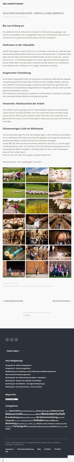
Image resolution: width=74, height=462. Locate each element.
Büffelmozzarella (24, 417)
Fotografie (9, 420)
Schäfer (64, 424)
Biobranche (26, 414)
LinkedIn (16, 339)
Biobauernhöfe (14, 414)
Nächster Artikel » (62, 301)
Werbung (48, 426)
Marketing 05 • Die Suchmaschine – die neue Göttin (23, 387)
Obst (30, 424)
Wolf (65, 426)
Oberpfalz (38, 286)
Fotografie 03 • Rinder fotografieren (18, 368)
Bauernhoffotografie (26, 411)
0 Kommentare (21, 17)
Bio (50, 411)
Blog (39, 449)
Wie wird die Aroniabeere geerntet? (18, 375)
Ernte (62, 417)
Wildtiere (54, 426)
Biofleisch (33, 414)
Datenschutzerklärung (25, 449)
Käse (33, 286)
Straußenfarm (9, 426)
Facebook (7, 339)
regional (35, 423)
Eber (59, 417)
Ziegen (7, 429)
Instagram (12, 339)
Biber (34, 411)
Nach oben (13, 350)
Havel (16, 420)
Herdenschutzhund (27, 420)
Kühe (57, 420)
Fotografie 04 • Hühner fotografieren (18, 365)
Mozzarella (20, 424)
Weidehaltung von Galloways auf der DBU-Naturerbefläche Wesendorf (30, 371)
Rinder (39, 424)
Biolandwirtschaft (25, 286)
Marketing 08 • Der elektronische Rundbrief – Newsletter (25, 378)
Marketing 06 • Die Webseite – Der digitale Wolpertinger (25, 384)
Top (67, 452)
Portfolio (15, 283)
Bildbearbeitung (42, 411)
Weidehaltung (40, 426)
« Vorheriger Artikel (13, 301)
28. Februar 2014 (8, 17)
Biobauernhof (15, 286)
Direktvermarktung (46, 417)
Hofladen (39, 420)
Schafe (44, 286)
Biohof (38, 414)
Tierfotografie (20, 426)
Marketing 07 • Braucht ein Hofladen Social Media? (23, 381)
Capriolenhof (33, 417)
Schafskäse (49, 286)
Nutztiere (26, 423)
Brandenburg (11, 417)
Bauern (7, 411)
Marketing (11, 423)
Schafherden (51, 424)
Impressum (9, 449)
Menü (70, 4)
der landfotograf (13, 3)
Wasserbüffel (32, 426)
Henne (19, 420)
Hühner (47, 420)
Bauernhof (14, 410)
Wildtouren (61, 426)
